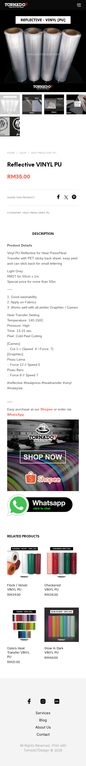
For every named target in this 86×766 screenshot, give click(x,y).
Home (11, 153)
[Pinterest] (75, 197)
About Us (43, 727)
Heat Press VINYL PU (43, 153)
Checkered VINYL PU (52, 587)
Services (43, 713)
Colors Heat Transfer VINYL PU (18, 652)
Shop (23, 153)
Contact (43, 734)
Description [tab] (43, 234)
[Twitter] (68, 197)
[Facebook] (60, 197)
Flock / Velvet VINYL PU (17, 587)
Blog (43, 720)
